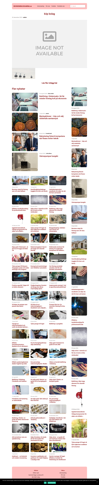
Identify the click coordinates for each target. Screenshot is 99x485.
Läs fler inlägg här (49, 83)
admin (25, 17)
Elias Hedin (51, 93)
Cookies (53, 6)
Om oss (48, 6)
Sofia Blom (49, 153)
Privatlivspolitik (51, 482)
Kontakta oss (61, 6)
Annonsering (40, 6)
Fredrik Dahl (49, 133)
